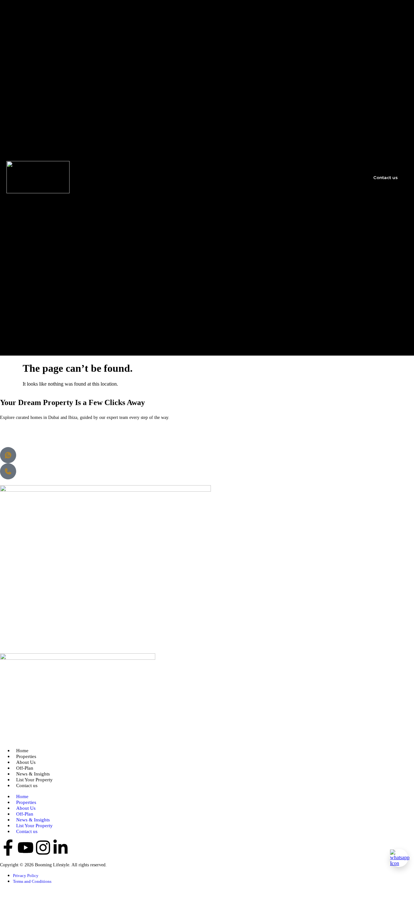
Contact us (27, 785)
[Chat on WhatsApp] (399, 858)
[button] (314, 177)
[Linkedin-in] (60, 847)
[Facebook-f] (8, 847)
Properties (297, 24)
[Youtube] (25, 847)
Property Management (327, 44)
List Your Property (307, 64)
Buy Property (312, 331)
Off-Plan (295, 50)
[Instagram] (43, 847)
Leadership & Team (319, 298)
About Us (295, 31)
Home (290, 18)
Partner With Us (319, 76)
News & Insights (302, 57)
